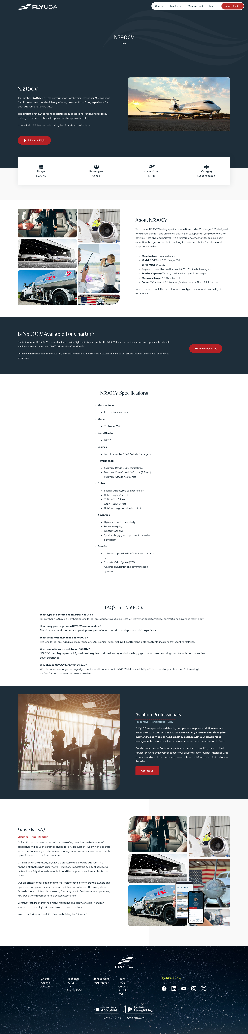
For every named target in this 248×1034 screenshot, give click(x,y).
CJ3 (69, 986)
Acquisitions (100, 982)
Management (101, 978)
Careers (123, 986)
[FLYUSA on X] (203, 988)
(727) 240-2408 (135, 1018)
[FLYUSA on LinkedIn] (173, 988)
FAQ (120, 994)
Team (121, 978)
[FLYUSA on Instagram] (193, 988)
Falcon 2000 (74, 990)
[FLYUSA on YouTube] (183, 988)
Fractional (73, 978)
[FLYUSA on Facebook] (164, 988)
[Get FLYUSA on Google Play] (139, 1009)
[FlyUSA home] (124, 962)
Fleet (124, 43)
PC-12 (70, 982)
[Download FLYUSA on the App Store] (106, 1009)
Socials (122, 990)
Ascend (45, 982)
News (121, 982)
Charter (46, 978)
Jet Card (46, 986)
